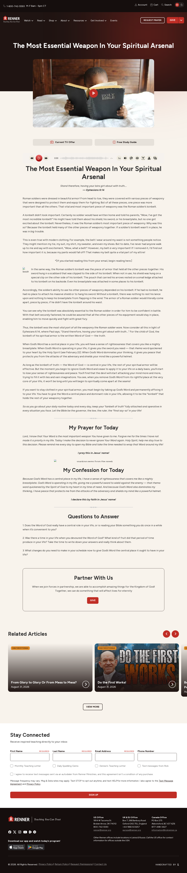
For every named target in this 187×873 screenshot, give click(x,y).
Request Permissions (81, 864)
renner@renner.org (102, 830)
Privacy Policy (46, 864)
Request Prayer (152, 20)
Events (113, 20)
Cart (156, 4)
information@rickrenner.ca (164, 830)
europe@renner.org (132, 830)
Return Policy (62, 864)
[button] (93, 93)
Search (168, 4)
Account (142, 4)
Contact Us (100, 864)
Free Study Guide (127, 142)
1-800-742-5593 (16, 6)
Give (172, 20)
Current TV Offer (65, 142)
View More (92, 706)
